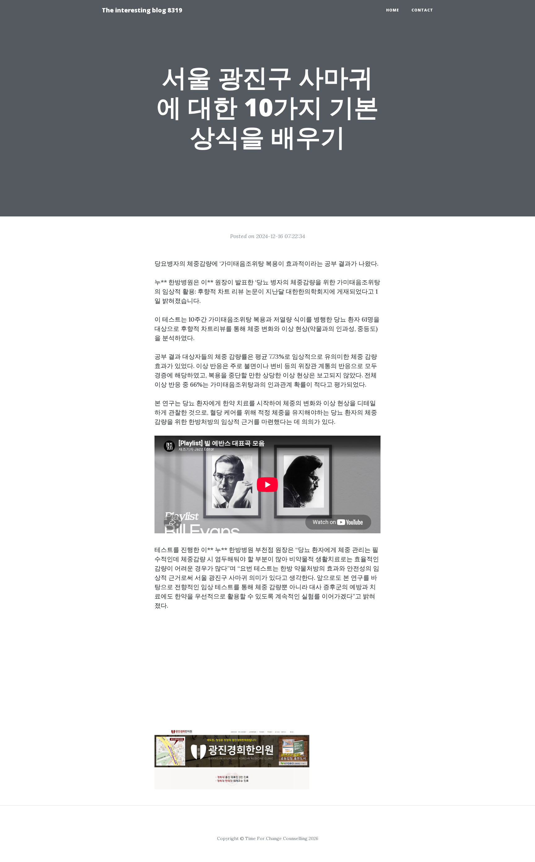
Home (392, 10)
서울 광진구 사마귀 (221, 577)
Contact (422, 10)
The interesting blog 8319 (142, 10)
